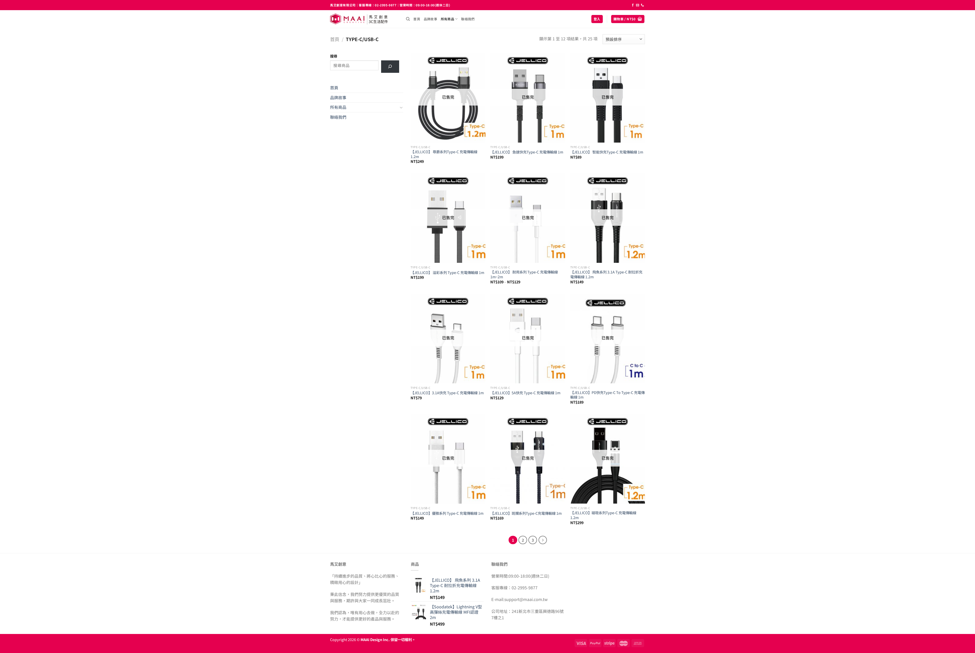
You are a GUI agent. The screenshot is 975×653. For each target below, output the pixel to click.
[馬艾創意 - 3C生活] (364, 19)
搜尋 (333, 56)
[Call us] (642, 5)
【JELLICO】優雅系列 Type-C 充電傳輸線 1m (447, 513)
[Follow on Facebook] (632, 5)
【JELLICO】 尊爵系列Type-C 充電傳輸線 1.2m (444, 154)
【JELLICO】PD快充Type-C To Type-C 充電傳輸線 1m (607, 395)
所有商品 (447, 18)
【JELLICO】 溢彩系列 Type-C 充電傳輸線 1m (447, 272)
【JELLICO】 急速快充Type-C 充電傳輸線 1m (526, 152)
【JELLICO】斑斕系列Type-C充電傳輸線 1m (526, 513)
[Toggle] (401, 107)
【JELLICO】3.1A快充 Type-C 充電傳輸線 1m (447, 392)
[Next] (543, 540)
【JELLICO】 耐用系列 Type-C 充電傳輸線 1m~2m (524, 274)
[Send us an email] (637, 5)
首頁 (416, 18)
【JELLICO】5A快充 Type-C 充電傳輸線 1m (525, 392)
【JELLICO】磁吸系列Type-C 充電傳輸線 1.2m (603, 515)
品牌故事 (430, 18)
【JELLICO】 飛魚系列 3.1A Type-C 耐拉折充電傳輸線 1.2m (606, 274)
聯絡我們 (468, 18)
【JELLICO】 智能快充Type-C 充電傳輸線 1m (606, 152)
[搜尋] (408, 19)
